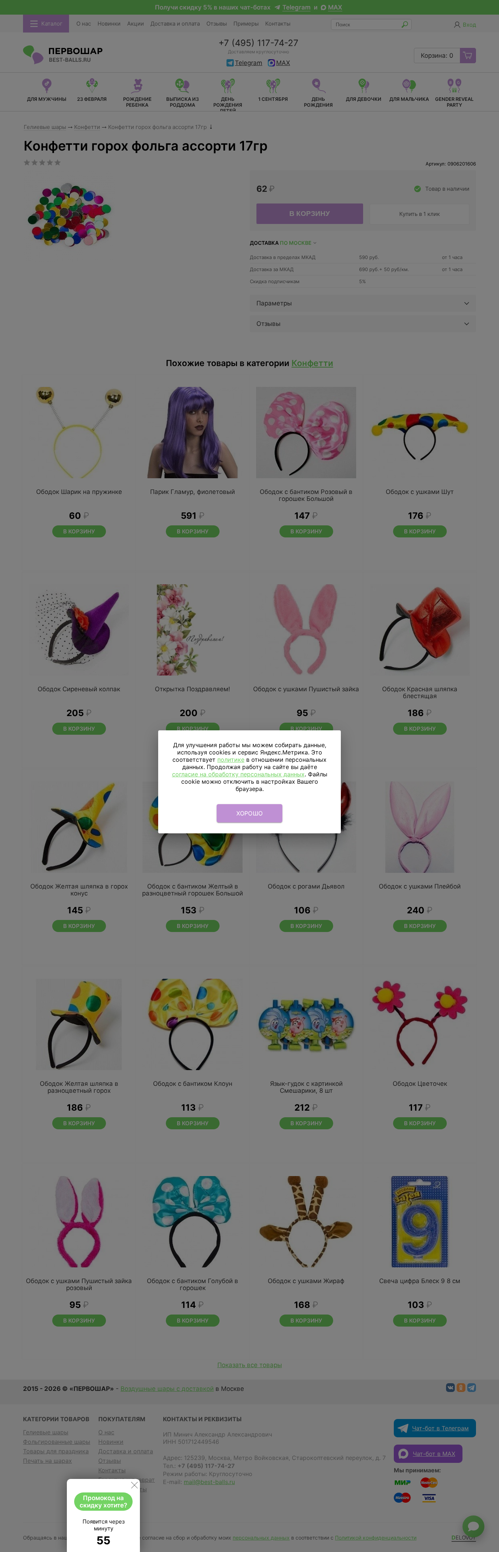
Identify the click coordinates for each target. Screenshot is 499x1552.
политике (230, 759)
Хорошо (249, 813)
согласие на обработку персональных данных (238, 774)
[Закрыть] (134, 1486)
